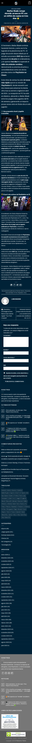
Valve (23, 512)
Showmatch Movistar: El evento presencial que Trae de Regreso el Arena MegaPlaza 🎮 (14, 478)
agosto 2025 (5, 571)
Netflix (25, 501)
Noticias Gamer (16, 8)
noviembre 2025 (6, 561)
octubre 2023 (5, 636)
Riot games (10, 509)
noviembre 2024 (6, 593)
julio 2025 (4, 574)
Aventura (20, 490)
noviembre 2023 (6, 632)
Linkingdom (25, 23)
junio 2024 (4, 610)
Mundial (14, 501)
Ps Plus (3, 509)
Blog (14, 738)
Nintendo (4, 503)
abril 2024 (4, 616)
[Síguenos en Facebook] (2, 673)
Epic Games (5, 495)
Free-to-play (22, 495)
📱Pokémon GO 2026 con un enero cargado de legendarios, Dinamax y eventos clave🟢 (16, 430)
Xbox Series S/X (6, 517)
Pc (25, 503)
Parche (22, 503)
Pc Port (15, 292)
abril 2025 (4, 584)
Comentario (7, 335)
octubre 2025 (5, 564)
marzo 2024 (5, 619)
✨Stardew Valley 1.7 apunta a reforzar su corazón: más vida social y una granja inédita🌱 (17, 437)
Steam (3, 512)
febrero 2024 (5, 622)
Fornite (16, 495)
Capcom (12, 493)
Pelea (3, 506)
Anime (8, 490)
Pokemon (20, 506)
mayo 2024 (4, 613)
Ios (14, 498)
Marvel (3, 501)
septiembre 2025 (6, 567)
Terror (8, 512)
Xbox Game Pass (22, 514)
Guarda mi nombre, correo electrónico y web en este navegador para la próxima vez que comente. (15, 375)
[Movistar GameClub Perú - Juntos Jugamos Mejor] (16, 3)
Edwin (3, 462)
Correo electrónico (9, 357)
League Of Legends (21, 498)
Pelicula (8, 506)
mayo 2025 (4, 580)
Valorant (18, 512)
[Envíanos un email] (9, 673)
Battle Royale (5, 493)
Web (4, 365)
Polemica (27, 506)
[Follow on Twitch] (12, 673)
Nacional (20, 501)
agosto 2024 (5, 603)
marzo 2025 (4, 587)
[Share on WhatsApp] (11, 285)
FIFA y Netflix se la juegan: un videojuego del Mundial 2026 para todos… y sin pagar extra (18, 417)
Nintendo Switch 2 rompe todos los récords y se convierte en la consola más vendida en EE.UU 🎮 (23, 314)
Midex (3, 449)
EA (27, 493)
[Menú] (2, 3)
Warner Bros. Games (7, 514)
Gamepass (4, 498)
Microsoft (8, 501)
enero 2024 (4, 626)
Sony (25, 292)
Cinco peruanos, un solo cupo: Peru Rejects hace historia (16, 410)
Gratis (10, 498)
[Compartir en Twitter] (17, 285)
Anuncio (14, 490)
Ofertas (3, 538)
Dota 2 (17, 493)
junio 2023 (4, 645)
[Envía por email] (20, 285)
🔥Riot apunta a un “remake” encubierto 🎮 (17, 423)
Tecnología (4, 545)
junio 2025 (4, 577)
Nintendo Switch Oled (13, 503)
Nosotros (8, 738)
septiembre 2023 (6, 639)
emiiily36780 (5, 469)
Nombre (6, 350)
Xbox (14, 514)
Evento (11, 495)
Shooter (20, 509)
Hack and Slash (9, 292)
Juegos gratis (5, 532)
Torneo (13, 512)
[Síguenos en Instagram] (6, 673)
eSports (3, 528)
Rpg (15, 509)
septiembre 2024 (6, 600)
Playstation (20, 292)
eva (2, 456)
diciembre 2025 (5, 558)
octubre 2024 (5, 597)
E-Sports (23, 493)
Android (4, 490)
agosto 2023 (5, 642)
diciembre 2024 (6, 590)
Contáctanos (22, 738)
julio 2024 (4, 606)
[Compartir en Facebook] (14, 285)
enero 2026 (4, 554)
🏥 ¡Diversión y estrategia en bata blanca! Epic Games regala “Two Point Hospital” (7, 314)
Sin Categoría (5, 541)
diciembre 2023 (5, 629)
